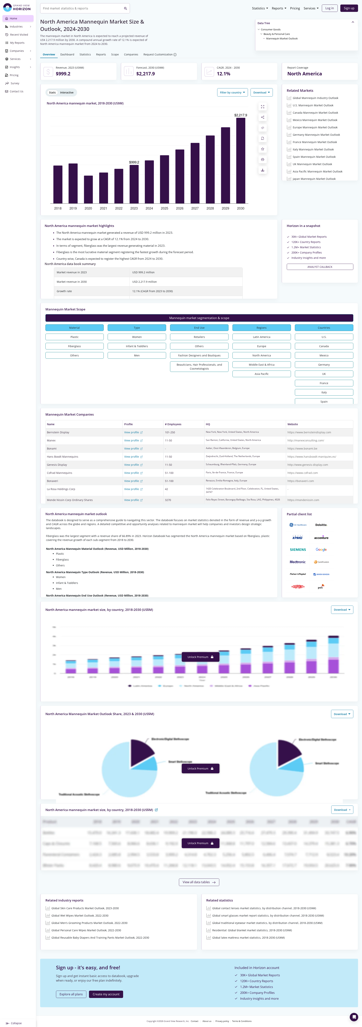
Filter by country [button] (231, 92)
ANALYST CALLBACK (320, 267)
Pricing (295, 8)
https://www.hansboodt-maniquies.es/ (312, 456)
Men (137, 355)
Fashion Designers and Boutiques (199, 355)
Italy (324, 392)
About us (206, 1021)
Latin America (261, 337)
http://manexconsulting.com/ (306, 440)
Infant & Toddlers (137, 346)
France (324, 383)
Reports (277, 8)
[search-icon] (125, 8)
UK (324, 374)
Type (137, 327)
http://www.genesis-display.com (308, 464)
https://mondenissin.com (303, 500)
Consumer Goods (271, 29)
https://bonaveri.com (301, 481)
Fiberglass (74, 346)
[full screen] (262, 106)
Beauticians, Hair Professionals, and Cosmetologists (199, 366)
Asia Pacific (262, 374)
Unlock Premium (198, 657)
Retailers (199, 337)
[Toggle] (258, 29)
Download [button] (260, 92)
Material (74, 327)
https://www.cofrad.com (303, 473)
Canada (324, 346)
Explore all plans (71, 994)
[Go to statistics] (156, 809)
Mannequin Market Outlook (282, 38)
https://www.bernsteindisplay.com (309, 432)
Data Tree (264, 23)
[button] (270, 29)
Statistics (258, 8)
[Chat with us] (354, 1017)
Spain (324, 401)
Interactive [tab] (67, 92)
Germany (324, 364)
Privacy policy (222, 1021)
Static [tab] (52, 92)
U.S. (324, 337)
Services (309, 8)
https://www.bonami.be (302, 448)
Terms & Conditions (242, 1021)
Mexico (324, 355)
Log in (329, 8)
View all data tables (197, 882)
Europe (261, 346)
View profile (132, 432)
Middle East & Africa (262, 364)
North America (261, 355)
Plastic (75, 337)
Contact (194, 1021)
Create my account (106, 994)
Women (137, 337)
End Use (199, 327)
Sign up (349, 8)
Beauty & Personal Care (277, 34)
